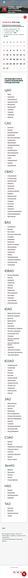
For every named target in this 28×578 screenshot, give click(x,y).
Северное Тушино (13, 449)
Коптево (10, 147)
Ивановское (11, 239)
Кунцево (10, 408)
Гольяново (11, 237)
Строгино (10, 451)
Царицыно (11, 347)
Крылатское (11, 406)
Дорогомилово (12, 403)
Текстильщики (12, 300)
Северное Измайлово (14, 259)
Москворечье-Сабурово (15, 328)
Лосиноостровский (13, 191)
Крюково (10, 469)
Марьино (10, 287)
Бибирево (10, 183)
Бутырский (11, 186)
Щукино (10, 457)
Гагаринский (11, 367)
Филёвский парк (12, 428)
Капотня (10, 277)
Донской (10, 323)
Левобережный (12, 150)
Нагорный (11, 336)
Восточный (11, 231)
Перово (10, 254)
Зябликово (11, 326)
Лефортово (11, 282)
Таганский (11, 109)
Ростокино (11, 203)
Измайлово (11, 242)
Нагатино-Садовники (14, 331)
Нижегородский (12, 293)
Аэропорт (11, 127)
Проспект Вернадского (15, 418)
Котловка (10, 375)
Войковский (11, 135)
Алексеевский (12, 176)
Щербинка (11, 497)
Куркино (10, 441)
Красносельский (13, 102)
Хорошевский (12, 165)
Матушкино (11, 472)
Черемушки (11, 388)
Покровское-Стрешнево (15, 446)
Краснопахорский (13, 513)
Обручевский (12, 380)
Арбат (9, 94)
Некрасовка (11, 290)
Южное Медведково (14, 214)
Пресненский (12, 107)
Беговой (10, 130)
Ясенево (10, 393)
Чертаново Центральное (15, 352)
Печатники (11, 295)
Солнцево (11, 423)
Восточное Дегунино (14, 137)
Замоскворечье (12, 99)
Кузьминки (11, 280)
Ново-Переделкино (13, 413)
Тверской (10, 112)
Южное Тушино (12, 459)
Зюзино (10, 370)
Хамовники (11, 114)
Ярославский (11, 216)
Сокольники (11, 264)
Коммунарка (11, 492)
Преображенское (13, 257)
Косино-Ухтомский (13, 244)
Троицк (10, 515)
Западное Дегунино (13, 145)
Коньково (10, 373)
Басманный (11, 97)
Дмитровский (12, 142)
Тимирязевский (12, 160)
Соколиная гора (12, 262)
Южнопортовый (12, 303)
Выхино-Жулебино (13, 275)
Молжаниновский (13, 153)
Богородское (11, 226)
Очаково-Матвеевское (14, 416)
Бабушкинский (12, 181)
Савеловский (12, 155)
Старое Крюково (13, 480)
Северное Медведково (15, 211)
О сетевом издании (14, 567)
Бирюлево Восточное (14, 313)
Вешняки (10, 229)
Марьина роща (12, 196)
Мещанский (11, 104)
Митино (10, 444)
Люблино (10, 285)
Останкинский (12, 198)
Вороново (10, 510)
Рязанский (11, 298)
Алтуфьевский (12, 178)
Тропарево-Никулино (14, 426)
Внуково (10, 490)
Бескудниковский (13, 132)
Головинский (11, 140)
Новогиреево (12, 249)
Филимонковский (13, 495)
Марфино (10, 193)
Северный (11, 208)
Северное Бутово (13, 383)
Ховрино (10, 163)
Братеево (10, 318)
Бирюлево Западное (14, 315)
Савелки (10, 474)
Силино (10, 477)
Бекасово (10, 508)
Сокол (9, 158)
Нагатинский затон (13, 333)
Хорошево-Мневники (14, 454)
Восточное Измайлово (14, 234)
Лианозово (11, 188)
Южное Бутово (12, 390)
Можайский (11, 411)
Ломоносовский (12, 378)
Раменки (10, 421)
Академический (12, 365)
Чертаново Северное (14, 349)
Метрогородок (12, 247)
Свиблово (11, 206)
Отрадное (11, 201)
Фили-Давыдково (13, 431)
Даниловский (12, 321)
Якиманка (10, 117)
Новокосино (11, 252)
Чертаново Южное (13, 355)
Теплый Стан (11, 385)
